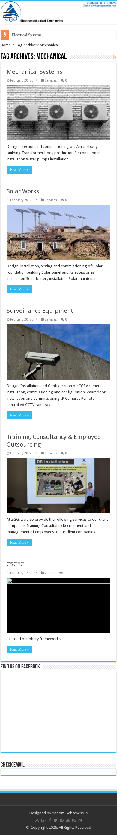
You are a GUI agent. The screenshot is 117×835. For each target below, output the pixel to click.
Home (6, 45)
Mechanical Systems (34, 71)
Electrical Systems (26, 35)
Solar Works (23, 191)
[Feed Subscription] (114, 57)
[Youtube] (67, 820)
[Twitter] (55, 820)
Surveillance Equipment (40, 310)
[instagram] (79, 820)
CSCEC (15, 564)
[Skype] (73, 820)
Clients (50, 573)
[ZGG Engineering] (58, 12)
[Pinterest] (61, 820)
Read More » (19, 170)
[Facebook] (50, 820)
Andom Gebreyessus (70, 813)
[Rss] (37, 820)
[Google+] (43, 820)
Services (51, 80)
